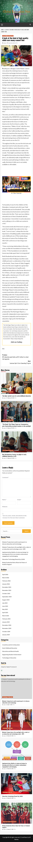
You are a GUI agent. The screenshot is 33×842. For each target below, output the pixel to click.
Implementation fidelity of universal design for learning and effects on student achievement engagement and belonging (15, 554)
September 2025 (7, 596)
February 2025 (6, 619)
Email (19, 499)
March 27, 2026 (10, 829)
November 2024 (6, 628)
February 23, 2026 (11, 428)
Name (4, 499)
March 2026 (5, 577)
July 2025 (5, 603)
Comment (5, 477)
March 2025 (5, 615)
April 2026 (5, 574)
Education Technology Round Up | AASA (13, 559)
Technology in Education (9, 658)
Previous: (15, 357)
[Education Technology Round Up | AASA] (16, 783)
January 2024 (6, 634)
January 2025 (6, 622)
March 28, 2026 (10, 768)
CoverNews (24, 837)
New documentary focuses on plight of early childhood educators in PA (14, 455)
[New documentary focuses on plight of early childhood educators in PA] (16, 441)
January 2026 (6, 584)
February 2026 (6, 581)
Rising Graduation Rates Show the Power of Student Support (14, 563)
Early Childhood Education (8, 35)
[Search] (30, 24)
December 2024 (6, 625)
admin (5, 43)
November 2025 (6, 590)
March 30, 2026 (10, 736)
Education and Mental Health (10, 651)
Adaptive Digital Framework (9, 667)
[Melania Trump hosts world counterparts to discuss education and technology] (16, 688)
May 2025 (5, 609)
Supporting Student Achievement (11, 654)
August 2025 (6, 600)
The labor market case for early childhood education (16, 396)
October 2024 (6, 631)
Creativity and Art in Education (11, 645)
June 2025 (5, 606)
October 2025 (6, 593)
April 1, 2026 (10, 704)
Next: (20, 362)
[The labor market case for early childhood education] (16, 383)
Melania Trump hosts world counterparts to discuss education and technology (14, 543)
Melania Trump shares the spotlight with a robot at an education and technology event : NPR (16, 548)
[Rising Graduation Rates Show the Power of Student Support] (16, 813)
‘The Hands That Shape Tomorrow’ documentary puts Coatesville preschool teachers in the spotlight (16, 425)
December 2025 (6, 587)
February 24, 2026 (11, 398)
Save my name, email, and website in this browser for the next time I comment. (15, 516)
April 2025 (5, 612)
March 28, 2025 (11, 43)
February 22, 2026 (11, 458)
